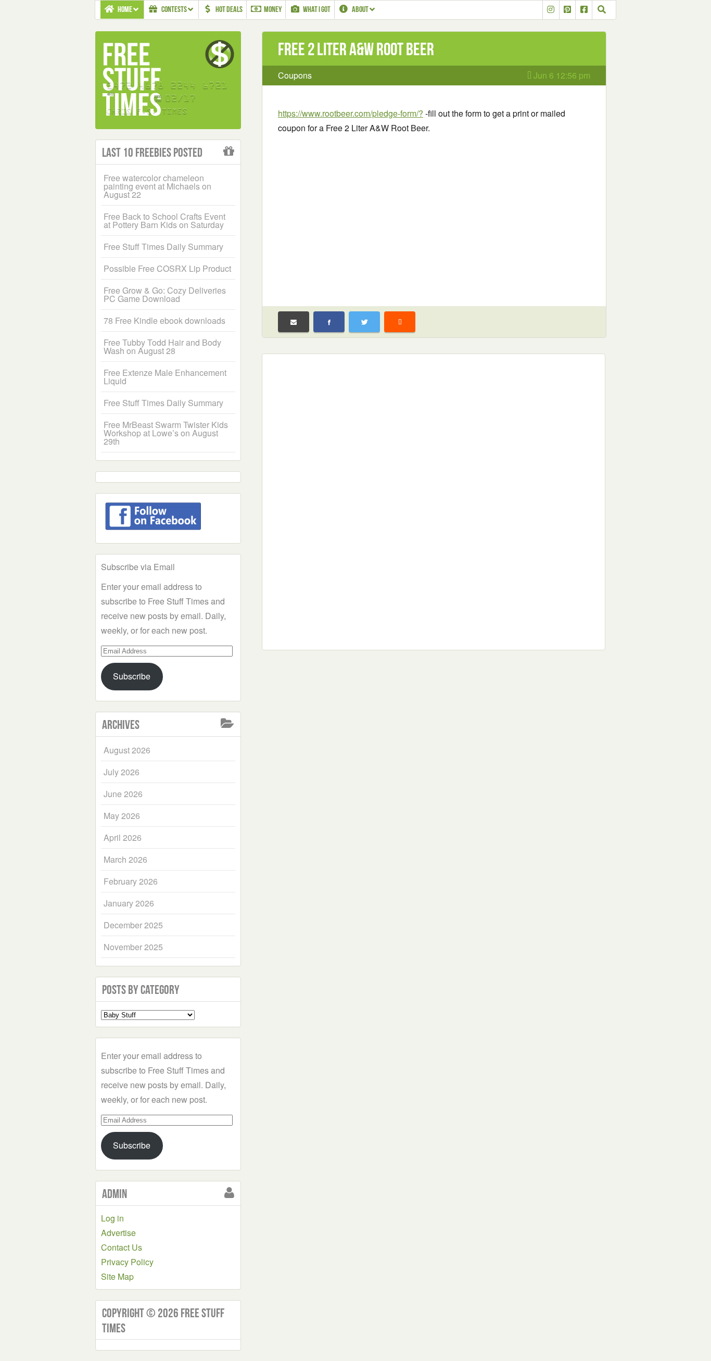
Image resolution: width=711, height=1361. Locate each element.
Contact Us (121, 1247)
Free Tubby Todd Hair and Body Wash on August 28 (162, 346)
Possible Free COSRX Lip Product (167, 268)
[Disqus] (433, 500)
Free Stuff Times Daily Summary (163, 247)
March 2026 (125, 859)
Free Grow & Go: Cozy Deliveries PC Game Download (165, 294)
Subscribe (131, 676)
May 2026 (122, 816)
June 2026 (123, 794)
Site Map (117, 1276)
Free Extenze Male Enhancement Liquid (165, 377)
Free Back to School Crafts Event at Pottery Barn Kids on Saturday (164, 220)
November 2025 (133, 947)
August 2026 (127, 750)
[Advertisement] (434, 213)
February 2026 (131, 881)
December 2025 (133, 925)
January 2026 (129, 903)
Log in (112, 1218)
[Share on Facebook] (329, 321)
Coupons (295, 75)
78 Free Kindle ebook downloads (164, 320)
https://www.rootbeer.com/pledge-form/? (350, 113)
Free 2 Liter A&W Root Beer (356, 49)
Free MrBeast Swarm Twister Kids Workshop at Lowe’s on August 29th (166, 433)
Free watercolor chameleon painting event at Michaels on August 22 (157, 186)
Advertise (118, 1233)
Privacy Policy (127, 1262)
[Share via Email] (293, 321)
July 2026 (121, 772)
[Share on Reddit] (399, 321)
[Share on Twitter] (364, 321)
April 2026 (123, 837)
